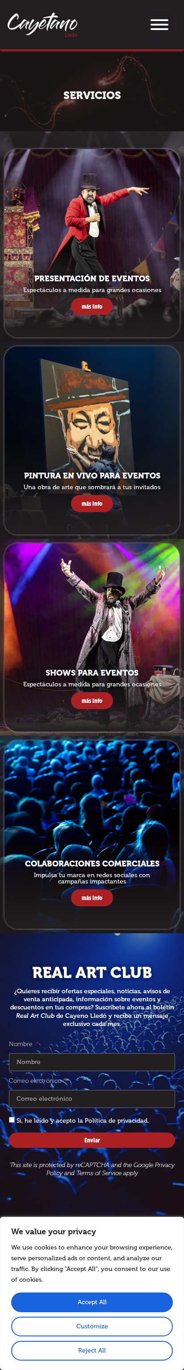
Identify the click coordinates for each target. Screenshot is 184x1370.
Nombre (21, 1044)
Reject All (92, 1350)
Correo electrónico (36, 1081)
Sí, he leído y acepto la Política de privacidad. (83, 1120)
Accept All (92, 1302)
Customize (92, 1326)
